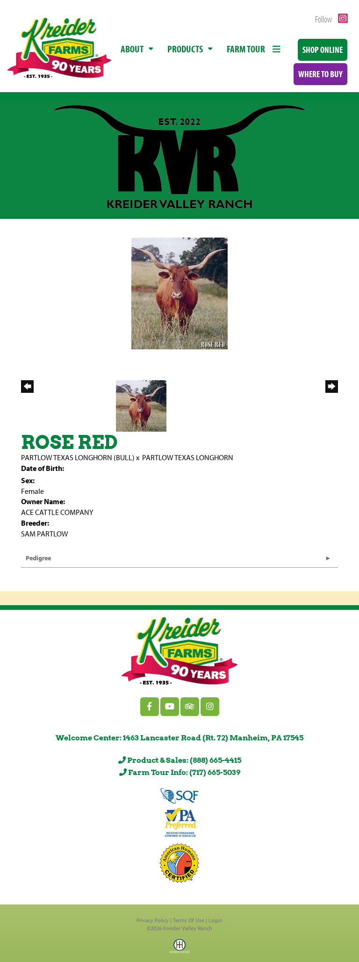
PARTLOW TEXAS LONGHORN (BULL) (78, 457)
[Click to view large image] (179, 292)
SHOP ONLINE (322, 49)
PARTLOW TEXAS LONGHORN (187, 457)
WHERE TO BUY (320, 74)
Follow (324, 19)
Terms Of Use (188, 920)
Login (215, 920)
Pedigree (38, 558)
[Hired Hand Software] (179, 949)
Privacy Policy (152, 920)
